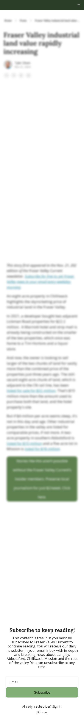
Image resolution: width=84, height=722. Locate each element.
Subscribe (42, 692)
